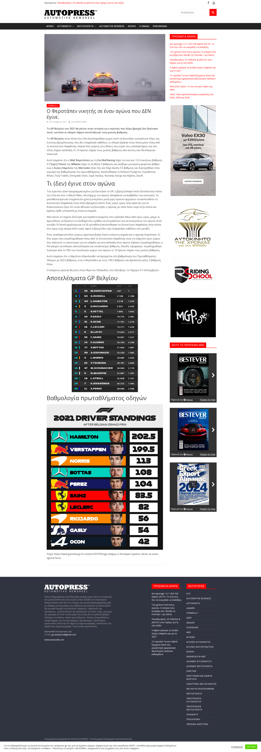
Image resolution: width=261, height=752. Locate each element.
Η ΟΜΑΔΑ (144, 26)
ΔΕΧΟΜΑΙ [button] (251, 746)
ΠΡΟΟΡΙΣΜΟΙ (193, 719)
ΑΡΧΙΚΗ (50, 26)
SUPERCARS (192, 627)
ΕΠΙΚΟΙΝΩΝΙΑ (160, 26)
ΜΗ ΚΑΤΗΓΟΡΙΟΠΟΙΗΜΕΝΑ (200, 688)
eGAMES (190, 608)
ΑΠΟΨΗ (132, 26)
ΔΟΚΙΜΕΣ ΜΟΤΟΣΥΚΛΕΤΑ (199, 666)
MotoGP (190, 622)
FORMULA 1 (53, 105)
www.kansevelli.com (54, 639)
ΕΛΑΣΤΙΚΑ (191, 671)
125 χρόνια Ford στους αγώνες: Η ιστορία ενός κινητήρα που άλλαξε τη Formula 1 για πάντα (102, 2)
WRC (188, 632)
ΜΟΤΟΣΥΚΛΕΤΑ (85, 26)
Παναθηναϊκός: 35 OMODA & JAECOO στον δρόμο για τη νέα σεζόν (166, 622)
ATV (188, 593)
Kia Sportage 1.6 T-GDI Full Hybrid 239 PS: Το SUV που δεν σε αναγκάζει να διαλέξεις (166, 596)
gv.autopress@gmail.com (64, 634)
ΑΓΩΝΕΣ (190, 637)
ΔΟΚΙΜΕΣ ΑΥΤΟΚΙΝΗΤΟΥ (199, 661)
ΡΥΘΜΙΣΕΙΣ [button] (237, 746)
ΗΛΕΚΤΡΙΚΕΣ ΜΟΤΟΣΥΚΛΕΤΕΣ (201, 683)
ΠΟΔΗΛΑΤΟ (192, 714)
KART (189, 617)
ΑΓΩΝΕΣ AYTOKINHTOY (198, 642)
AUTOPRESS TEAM (78, 122)
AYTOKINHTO (64, 26)
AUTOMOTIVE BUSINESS (111, 26)
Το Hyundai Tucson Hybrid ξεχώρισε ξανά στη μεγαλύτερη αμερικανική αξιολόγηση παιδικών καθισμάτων (193, 78)
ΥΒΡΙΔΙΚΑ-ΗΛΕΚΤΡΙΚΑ (197, 724)
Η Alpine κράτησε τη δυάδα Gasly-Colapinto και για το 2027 (165, 633)
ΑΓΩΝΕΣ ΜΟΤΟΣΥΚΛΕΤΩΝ (199, 646)
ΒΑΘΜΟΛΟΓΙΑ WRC (196, 656)
